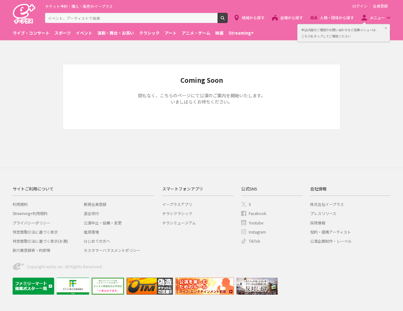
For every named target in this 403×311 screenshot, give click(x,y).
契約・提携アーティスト (330, 232)
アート (171, 33)
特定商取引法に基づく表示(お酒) (40, 241)
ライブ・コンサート (31, 33)
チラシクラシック (177, 213)
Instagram (257, 232)
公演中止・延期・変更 (103, 222)
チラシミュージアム (179, 222)
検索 (227, 20)
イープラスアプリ (177, 204)
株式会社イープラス (327, 204)
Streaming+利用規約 (30, 213)
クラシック (149, 33)
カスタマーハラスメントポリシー (112, 250)
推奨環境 (91, 232)
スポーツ (62, 33)
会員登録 (380, 6)
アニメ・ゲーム (196, 33)
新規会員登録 (95, 204)
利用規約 (20, 204)
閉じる (386, 28)
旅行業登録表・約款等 (31, 250)
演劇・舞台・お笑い (115, 33)
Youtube (256, 222)
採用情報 (317, 222)
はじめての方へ (97, 241)
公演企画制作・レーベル (331, 241)
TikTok (254, 241)
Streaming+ (241, 33)
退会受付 (91, 213)
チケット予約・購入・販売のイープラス (79, 6)
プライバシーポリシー (31, 222)
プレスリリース (323, 213)
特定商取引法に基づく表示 (35, 232)
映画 (219, 33)
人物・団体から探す (337, 17)
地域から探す (253, 17)
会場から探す (291, 17)
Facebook (257, 213)
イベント (84, 33)
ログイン (359, 6)
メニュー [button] (377, 17)
